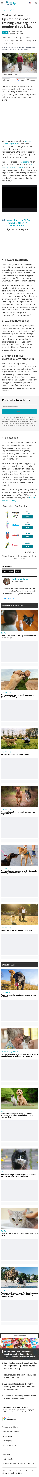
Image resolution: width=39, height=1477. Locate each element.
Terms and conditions (10, 1427)
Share (7, 80)
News (5, 32)
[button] (2, 3)
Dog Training (12, 10)
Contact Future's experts (10, 1431)
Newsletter (33, 80)
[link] (8, 514)
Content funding (8, 1459)
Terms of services (27, 417)
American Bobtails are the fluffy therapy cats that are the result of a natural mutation (19, 1386)
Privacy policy (7, 1436)
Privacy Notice (29, 419)
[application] (19, 197)
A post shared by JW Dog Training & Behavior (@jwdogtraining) (18, 223)
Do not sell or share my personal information (18, 1464)
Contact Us (6, 1454)
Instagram (24, 162)
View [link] (27, 517)
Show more (29, 552)
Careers (5, 1450)
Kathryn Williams (16, 31)
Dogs (4, 10)
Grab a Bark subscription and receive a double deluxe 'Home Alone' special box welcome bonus (19, 1354)
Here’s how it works (21, 49)
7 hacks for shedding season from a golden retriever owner (20, 1397)
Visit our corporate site (18, 1412)
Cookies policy (7, 1441)
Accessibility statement (10, 1445)
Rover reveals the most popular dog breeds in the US (20, 1376)
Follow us (21, 80)
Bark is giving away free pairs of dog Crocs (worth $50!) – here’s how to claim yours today (20, 1365)
